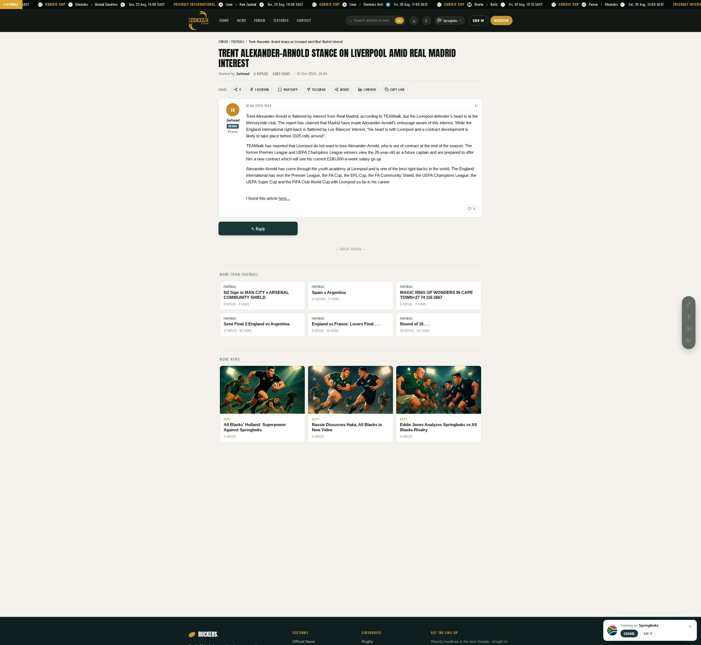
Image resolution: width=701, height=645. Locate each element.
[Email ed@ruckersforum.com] (689, 341)
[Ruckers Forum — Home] (198, 20)
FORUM (259, 20)
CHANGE (629, 633)
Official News (303, 642)
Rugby (367, 642)
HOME (224, 20)
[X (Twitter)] (689, 305)
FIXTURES (11, 4)
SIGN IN (478, 20)
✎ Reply (258, 228)
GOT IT (648, 633)
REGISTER (501, 20)
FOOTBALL (238, 41)
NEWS (241, 20)
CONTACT (304, 20)
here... (284, 198)
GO (399, 20)
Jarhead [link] (242, 74)
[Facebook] (689, 317)
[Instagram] (689, 329)
